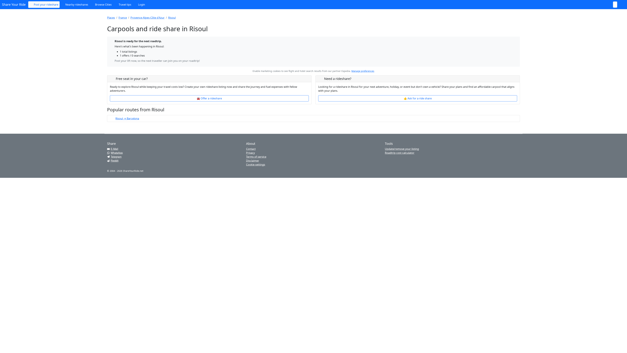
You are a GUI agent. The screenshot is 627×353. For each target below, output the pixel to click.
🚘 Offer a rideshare (209, 98)
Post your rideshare (45, 4)
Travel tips (124, 4)
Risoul (172, 17)
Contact (251, 149)
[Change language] (621, 4)
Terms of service (256, 157)
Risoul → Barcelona (127, 118)
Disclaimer (252, 160)
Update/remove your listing (402, 149)
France (123, 17)
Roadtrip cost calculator (399, 153)
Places (111, 17)
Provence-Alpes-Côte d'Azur (147, 17)
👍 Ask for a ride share (418, 98)
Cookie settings (255, 164)
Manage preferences (362, 71)
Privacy (250, 153)
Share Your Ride (14, 4)
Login (141, 4)
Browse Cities (103, 4)
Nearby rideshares (76, 4)
